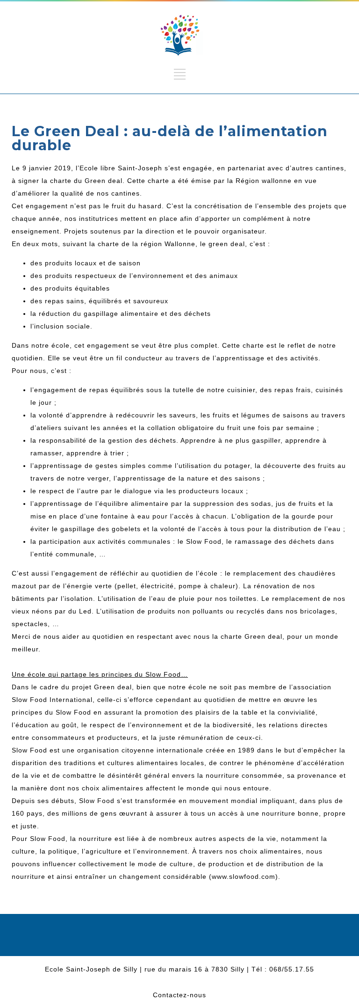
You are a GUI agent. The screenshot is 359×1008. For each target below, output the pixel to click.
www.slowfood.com (243, 876)
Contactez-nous (179, 995)
